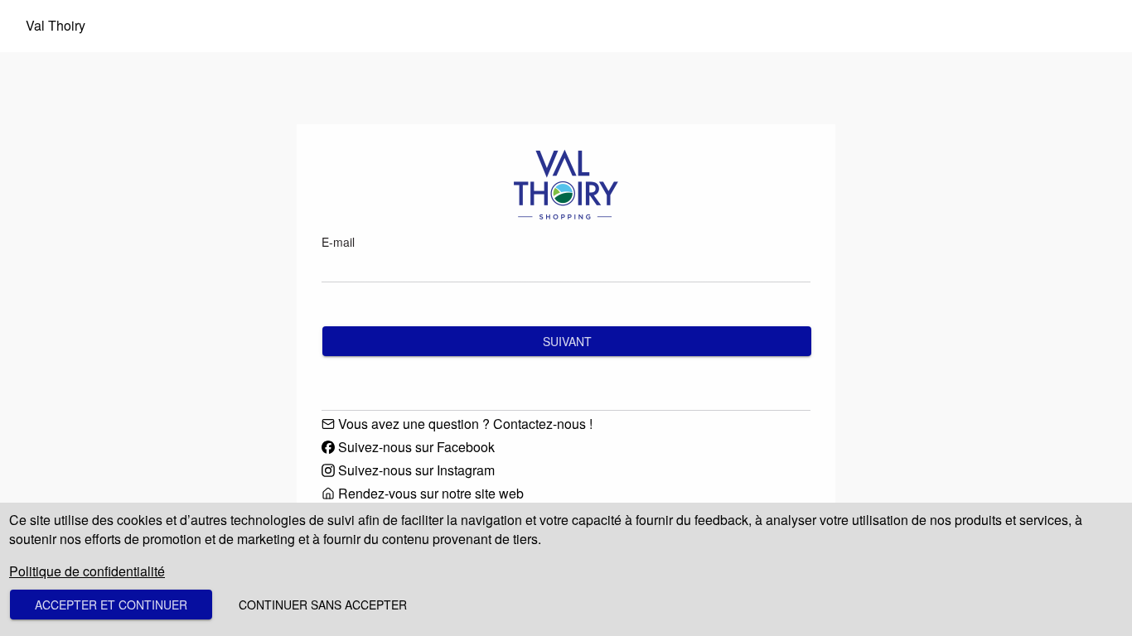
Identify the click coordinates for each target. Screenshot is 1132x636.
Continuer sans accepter (323, 604)
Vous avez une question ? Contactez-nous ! (465, 424)
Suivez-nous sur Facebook (416, 447)
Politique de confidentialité (87, 571)
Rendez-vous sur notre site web (431, 493)
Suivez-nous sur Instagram (416, 470)
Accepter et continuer (111, 604)
